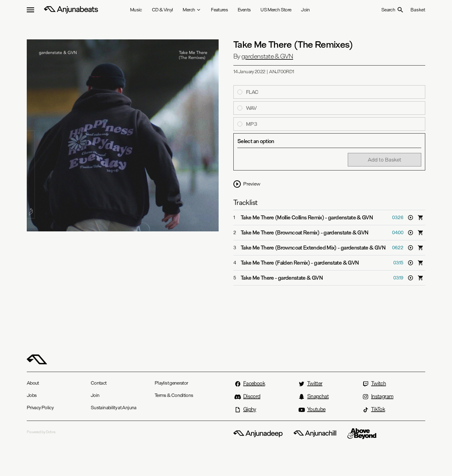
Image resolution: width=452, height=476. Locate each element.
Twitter (315, 383)
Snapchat (318, 396)
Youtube (316, 409)
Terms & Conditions (174, 395)
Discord (251, 396)
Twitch (378, 383)
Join (305, 10)
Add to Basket (384, 159)
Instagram (382, 396)
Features (219, 10)
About (33, 383)
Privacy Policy (40, 407)
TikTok (378, 409)
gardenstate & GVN (267, 56)
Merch (189, 10)
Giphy (249, 409)
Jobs (32, 395)
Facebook (254, 383)
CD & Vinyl (162, 10)
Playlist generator (171, 383)
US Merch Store (275, 10)
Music (136, 10)
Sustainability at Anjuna (114, 407)
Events (244, 10)
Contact (99, 383)
